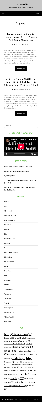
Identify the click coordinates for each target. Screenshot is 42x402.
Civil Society (8, 211)
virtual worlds (19, 386)
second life (24, 373)
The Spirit (7, 298)
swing (9, 382)
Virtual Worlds (9, 317)
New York (7, 271)
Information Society (11, 252)
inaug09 (21, 354)
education (20, 344)
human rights (13, 354)
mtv (22, 367)
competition (8, 341)
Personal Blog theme (33, 399)
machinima (18, 365)
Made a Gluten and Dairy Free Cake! (16, 171)
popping (14, 370)
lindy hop (22, 358)
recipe (31, 370)
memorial (28, 365)
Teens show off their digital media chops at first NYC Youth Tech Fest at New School (21, 37)
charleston (31, 338)
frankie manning (23, 346)
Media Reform (9, 262)
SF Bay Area (8, 289)
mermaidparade (11, 367)
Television (7, 294)
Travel (6, 303)
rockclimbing (9, 374)
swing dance (22, 382)
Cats (5, 206)
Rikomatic (21, 4)
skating (17, 378)
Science (6, 285)
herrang (24, 351)
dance (16, 341)
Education (7, 225)
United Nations (9, 312)
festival (29, 344)
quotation (7, 280)
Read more (21, 69)
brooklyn (21, 338)
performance (30, 367)
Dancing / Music (9, 220)
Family (6, 229)
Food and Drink (9, 238)
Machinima (8, 257)
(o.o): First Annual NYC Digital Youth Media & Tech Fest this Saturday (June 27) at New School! (21, 82)
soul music (28, 378)
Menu (38, 13)
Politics (6, 275)
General (7, 243)
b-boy (10, 334)
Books (6, 202)
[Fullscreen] (35, 154)
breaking (9, 338)
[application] (21, 146)
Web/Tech (7, 321)
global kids (12, 350)
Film (5, 234)
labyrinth (8, 359)
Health (6, 248)
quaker (21, 370)
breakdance (24, 334)
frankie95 (8, 347)
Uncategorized (9, 308)
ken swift (33, 354)
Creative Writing (10, 215)
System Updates (9, 176)
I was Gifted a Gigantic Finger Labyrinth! (18, 166)
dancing (25, 341)
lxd (25, 362)
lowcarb (18, 362)
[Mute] (32, 154)
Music (6, 266)
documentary (9, 344)
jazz (27, 354)
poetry (7, 370)
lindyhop (9, 362)
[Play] (7, 154)
